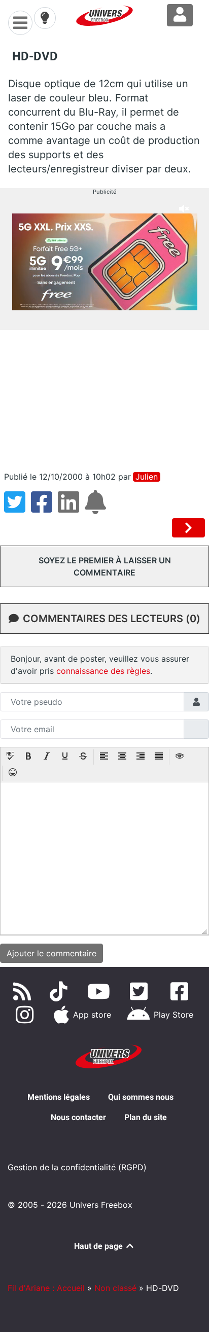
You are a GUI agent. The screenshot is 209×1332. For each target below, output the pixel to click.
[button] (10, 757)
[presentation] (10, 757)
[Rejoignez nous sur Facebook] (181, 991)
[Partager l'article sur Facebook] (44, 508)
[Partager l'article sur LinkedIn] (71, 508)
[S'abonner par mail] (97, 508)
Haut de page (99, 1246)
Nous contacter (78, 1117)
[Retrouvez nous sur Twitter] (141, 991)
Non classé (115, 1288)
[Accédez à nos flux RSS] (24, 991)
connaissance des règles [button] (103, 671)
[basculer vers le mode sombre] (44, 17)
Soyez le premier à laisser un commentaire (105, 566)
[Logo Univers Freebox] (104, 16)
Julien (146, 477)
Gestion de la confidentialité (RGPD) (77, 1167)
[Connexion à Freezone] (180, 15)
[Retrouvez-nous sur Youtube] (101, 991)
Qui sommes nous (140, 1097)
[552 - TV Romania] (188, 527)
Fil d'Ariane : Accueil (46, 1288)
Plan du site (145, 1117)
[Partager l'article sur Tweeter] (17, 508)
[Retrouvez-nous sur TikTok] (61, 991)
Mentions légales (58, 1097)
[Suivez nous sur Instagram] (26, 1014)
